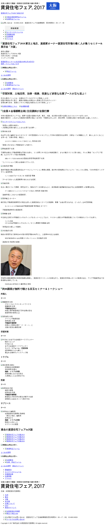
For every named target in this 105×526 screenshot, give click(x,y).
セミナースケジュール (13, 472)
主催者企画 (9, 474)
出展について (10, 503)
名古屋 (7, 501)
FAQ (6, 505)
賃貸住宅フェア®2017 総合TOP (12, 13)
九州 (6, 495)
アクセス (8, 478)
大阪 (6, 499)
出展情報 (8, 476)
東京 (6, 497)
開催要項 (8, 470)
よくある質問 (6, 75)
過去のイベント (18, 89)
